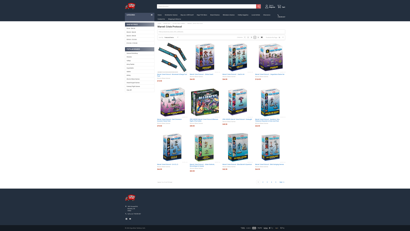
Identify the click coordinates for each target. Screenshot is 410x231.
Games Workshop (132, 53)
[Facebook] (126, 218)
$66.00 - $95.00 (131, 36)
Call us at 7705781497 (134, 214)
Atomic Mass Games (133, 79)
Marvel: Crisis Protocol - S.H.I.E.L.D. (167, 164)
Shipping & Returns (174, 19)
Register (272, 7)
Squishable (130, 68)
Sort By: (161, 37)
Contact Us (161, 19)
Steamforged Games (133, 82)
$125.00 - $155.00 (132, 43)
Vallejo (129, 60)
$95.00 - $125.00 (132, 39)
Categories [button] (131, 15)
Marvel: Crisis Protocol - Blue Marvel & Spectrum (237, 164)
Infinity (129, 75)
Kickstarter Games (171, 15)
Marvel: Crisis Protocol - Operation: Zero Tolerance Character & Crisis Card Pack (267, 120)
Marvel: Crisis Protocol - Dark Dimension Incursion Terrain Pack (169, 120)
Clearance (266, 15)
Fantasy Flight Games (133, 86)
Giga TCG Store (202, 15)
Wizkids (129, 57)
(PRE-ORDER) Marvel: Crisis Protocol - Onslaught (237, 119)
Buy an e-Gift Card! (187, 15)
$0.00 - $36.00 (131, 28)
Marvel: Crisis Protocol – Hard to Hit (233, 74)
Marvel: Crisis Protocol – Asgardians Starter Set (269, 74)
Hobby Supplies (243, 15)
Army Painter (130, 64)
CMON (129, 71)
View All (129, 90)
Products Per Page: (271, 37)
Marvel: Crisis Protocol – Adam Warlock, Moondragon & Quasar (202, 165)
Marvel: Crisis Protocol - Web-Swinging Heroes (269, 164)
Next (281, 182)
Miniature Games (229, 15)
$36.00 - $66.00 (131, 32)
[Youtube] (130, 218)
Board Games (215, 15)
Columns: (240, 37)
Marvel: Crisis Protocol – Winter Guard (201, 74)
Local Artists (256, 15)
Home (160, 15)
